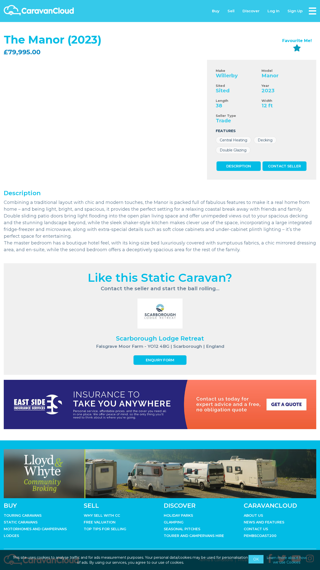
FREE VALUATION (100, 522)
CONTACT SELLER (284, 166)
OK (256, 559)
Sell (231, 11)
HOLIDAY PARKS (178, 515)
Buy (216, 11)
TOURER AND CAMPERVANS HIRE (194, 535)
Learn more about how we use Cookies (286, 559)
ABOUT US (253, 515)
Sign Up (295, 11)
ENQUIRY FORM (160, 360)
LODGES (11, 535)
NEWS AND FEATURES (264, 522)
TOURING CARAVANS (23, 515)
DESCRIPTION (238, 166)
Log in (274, 11)
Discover (251, 11)
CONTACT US (256, 529)
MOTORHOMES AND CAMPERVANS (35, 529)
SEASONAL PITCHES (182, 529)
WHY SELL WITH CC (102, 515)
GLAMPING (174, 522)
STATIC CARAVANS (21, 522)
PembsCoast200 (260, 535)
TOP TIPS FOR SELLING (105, 529)
